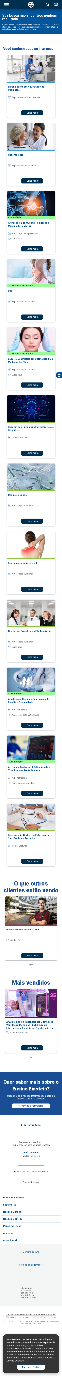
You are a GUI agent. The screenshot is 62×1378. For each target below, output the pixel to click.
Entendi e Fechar (31, 1367)
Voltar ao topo (32, 1125)
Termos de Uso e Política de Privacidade (31, 1314)
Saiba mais (32, 112)
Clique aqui (26, 1288)
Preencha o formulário (31, 1105)
